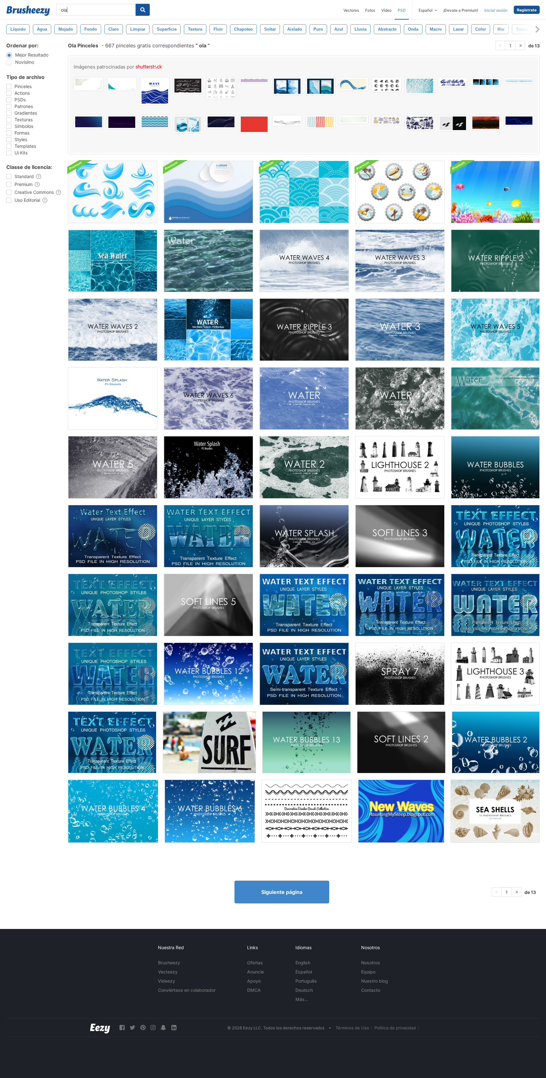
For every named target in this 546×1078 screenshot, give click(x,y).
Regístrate (527, 10)
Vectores (351, 10)
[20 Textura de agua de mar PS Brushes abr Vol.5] (208, 329)
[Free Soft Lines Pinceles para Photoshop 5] (208, 605)
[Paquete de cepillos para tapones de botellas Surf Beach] (400, 192)
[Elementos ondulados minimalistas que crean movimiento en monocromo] (453, 123)
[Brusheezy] (28, 11)
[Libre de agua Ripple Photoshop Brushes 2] (495, 261)
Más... (301, 999)
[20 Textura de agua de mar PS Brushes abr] (112, 261)
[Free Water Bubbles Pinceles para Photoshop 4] (113, 811)
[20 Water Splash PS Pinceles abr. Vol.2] (112, 398)
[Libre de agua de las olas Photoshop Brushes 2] (112, 329)
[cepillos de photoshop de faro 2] (400, 467)
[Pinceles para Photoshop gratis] (304, 398)
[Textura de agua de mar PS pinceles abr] (495, 398)
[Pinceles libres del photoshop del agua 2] (304, 467)
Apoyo (254, 981)
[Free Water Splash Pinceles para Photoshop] (304, 536)
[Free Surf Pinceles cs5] (209, 742)
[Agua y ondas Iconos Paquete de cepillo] (112, 192)
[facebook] (121, 1028)
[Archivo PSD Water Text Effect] (112, 536)
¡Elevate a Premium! (460, 10)
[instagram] (152, 1028)
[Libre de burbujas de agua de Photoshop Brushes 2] (496, 742)
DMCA (254, 990)
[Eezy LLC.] (100, 1027)
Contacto (370, 990)
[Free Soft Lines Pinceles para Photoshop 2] (401, 742)
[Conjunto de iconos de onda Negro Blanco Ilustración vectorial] (387, 84)
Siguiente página (281, 892)
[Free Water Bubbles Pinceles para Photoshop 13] (306, 742)
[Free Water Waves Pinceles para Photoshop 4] (304, 261)
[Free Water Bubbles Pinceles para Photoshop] (495, 467)
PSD (402, 10)
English (302, 962)
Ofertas (255, 962)
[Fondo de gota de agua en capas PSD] (208, 192)
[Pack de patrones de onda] (304, 192)
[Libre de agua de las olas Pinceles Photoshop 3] (400, 261)
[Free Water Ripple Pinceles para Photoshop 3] (304, 329)
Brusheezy (169, 962)
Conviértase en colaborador (186, 990)
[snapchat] (163, 1028)
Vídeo (386, 10)
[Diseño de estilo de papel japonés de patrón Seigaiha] (353, 119)
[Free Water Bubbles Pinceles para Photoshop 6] (210, 811)
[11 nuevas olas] (401, 811)
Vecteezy (168, 971)
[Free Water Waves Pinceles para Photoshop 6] (208, 398)
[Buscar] (143, 10)
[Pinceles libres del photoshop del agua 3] (400, 329)
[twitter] (132, 1028)
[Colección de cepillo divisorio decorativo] (306, 811)
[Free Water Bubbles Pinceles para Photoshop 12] (208, 674)
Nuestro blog (374, 981)
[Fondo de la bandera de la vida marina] (495, 192)
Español (303, 971)
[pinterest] (142, 1028)
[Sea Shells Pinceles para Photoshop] (495, 811)
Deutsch (304, 990)
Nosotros (370, 962)
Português (306, 981)
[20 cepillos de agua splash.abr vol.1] (208, 467)
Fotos (370, 10)
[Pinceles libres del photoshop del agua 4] (400, 398)
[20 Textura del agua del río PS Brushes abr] (208, 261)
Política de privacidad (395, 1027)
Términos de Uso (352, 1027)
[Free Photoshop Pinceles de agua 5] (112, 467)
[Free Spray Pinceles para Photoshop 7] (400, 674)
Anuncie (255, 971)
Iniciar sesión (495, 10)
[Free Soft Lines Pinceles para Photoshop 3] (400, 536)
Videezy (166, 981)
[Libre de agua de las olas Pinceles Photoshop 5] (495, 329)
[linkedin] (173, 1028)
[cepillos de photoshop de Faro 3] (495, 674)
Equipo (368, 971)
